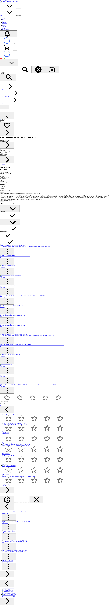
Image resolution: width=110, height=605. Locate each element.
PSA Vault (3, 28)
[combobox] (9, 72)
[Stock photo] (2, 107)
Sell (1, 2)
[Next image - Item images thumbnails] (7, 132)
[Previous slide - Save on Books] (7, 506)
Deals (9, 1)
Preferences (4, 26)
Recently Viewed (4, 17)
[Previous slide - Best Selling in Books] (7, 409)
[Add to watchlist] (7, 125)
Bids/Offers (3, 18)
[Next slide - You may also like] (7, 601)
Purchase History (4, 20)
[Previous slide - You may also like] (7, 583)
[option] (55, 215)
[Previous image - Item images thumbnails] (7, 115)
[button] (8, 77)
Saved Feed (4, 22)
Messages (3, 27)
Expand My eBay (18, 15)
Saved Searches (4, 23)
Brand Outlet (11, 1)
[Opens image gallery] (0, 121)
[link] (7, 145)
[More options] (7, 251)
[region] (55, 120)
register (7, 1)
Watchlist (3, 19)
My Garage (3, 25)
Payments (3, 24)
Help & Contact (15, 1)
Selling (3, 21)
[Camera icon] (52, 69)
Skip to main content (3, 0)
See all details (4, 165)
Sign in (3, 1)
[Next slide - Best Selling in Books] (7, 490)
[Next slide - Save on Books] (7, 574)
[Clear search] (38, 69)
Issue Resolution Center (5, 29)
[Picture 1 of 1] (7, 107)
